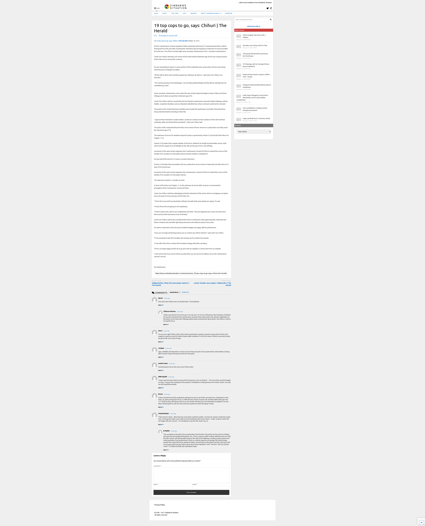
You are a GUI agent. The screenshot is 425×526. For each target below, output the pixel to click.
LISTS (184, 13)
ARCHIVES (194, 13)
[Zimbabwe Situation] (176, 8)
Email (195, 484)
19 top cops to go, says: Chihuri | (171, 41)
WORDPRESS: (175, 292)
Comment (157, 466)
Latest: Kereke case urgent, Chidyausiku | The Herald (212, 284)
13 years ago (166, 298)
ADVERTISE (228, 13)
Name (156, 484)
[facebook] (270, 8)
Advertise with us (253, 26)
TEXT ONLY (175, 13)
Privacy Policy (159, 505)
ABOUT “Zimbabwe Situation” (210, 13)
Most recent (239, 30)
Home (156, 13)
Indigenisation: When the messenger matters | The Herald (170, 284)
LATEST (164, 13)
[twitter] (268, 8)
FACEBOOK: (185, 292)
